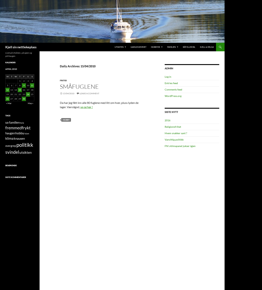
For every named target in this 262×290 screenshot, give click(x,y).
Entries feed (171, 83)
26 (7, 98)
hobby (66, 120)
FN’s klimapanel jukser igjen (180, 145)
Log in (168, 76)
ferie (22, 123)
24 (28, 94)
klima (9, 138)
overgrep (10, 145)
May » (30, 103)
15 (20, 90)
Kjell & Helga (207, 47)
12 (7, 90)
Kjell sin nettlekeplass (21, 47)
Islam (26, 133)
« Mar (9, 103)
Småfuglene (79, 86)
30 (24, 98)
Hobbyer (155, 47)
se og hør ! (86, 107)
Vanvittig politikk (174, 139)
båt (7, 122)
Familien (171, 47)
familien (14, 122)
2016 (167, 120)
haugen (10, 133)
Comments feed (173, 89)
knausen (19, 138)
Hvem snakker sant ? (176, 133)
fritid (63, 80)
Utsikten (119, 47)
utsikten (25, 152)
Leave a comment (89, 93)
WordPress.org (173, 95)
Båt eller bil (189, 47)
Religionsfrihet (173, 126)
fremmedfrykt (18, 127)
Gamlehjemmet (138, 47)
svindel (12, 152)
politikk (24, 145)
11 (32, 85)
